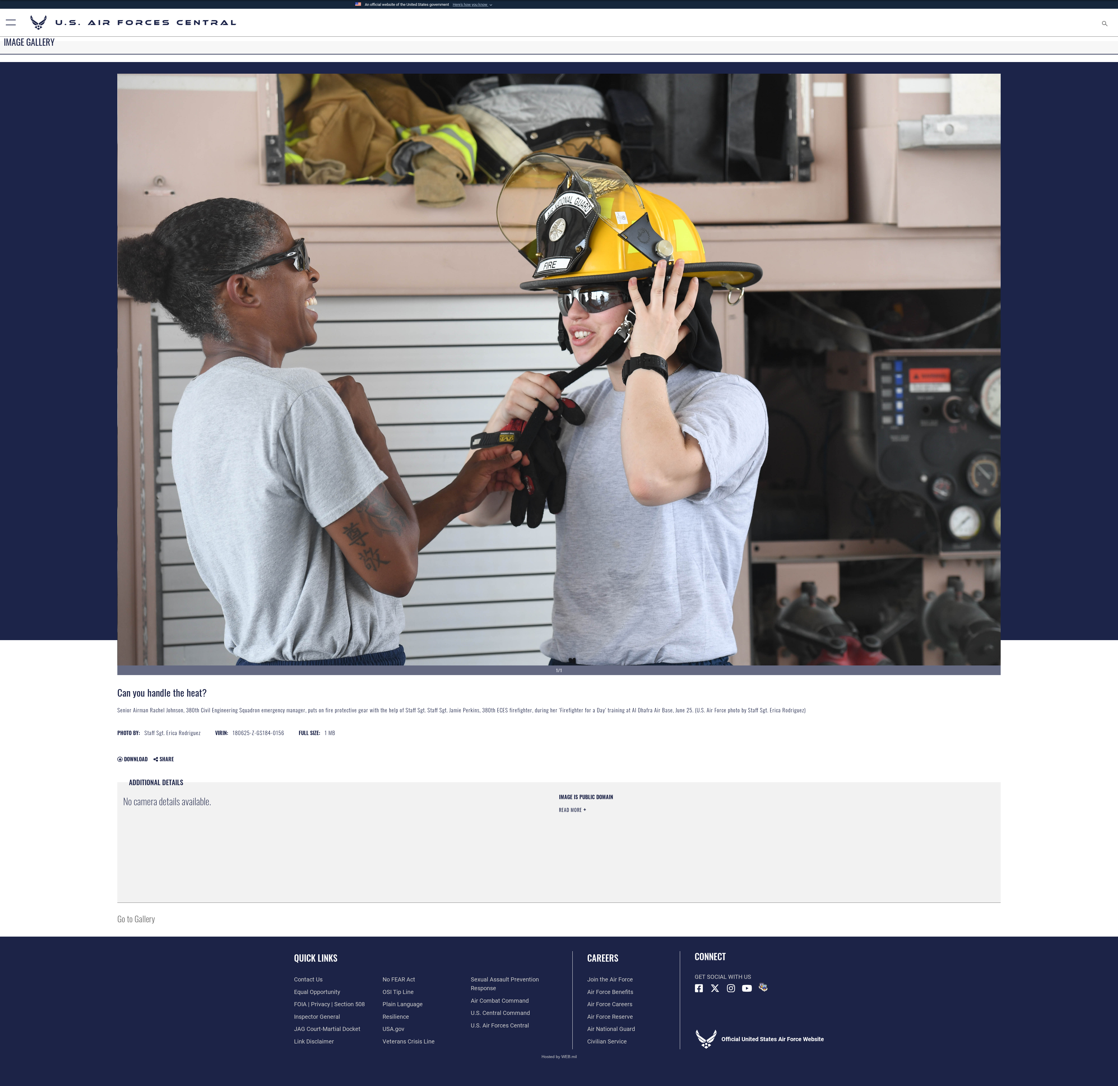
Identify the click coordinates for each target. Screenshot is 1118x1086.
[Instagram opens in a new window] (731, 988)
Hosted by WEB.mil (559, 1056)
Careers (602, 957)
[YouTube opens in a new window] (747, 988)
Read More (571, 809)
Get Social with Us (723, 976)
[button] (473, 5)
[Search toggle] (1104, 23)
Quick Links (315, 957)
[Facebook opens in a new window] (699, 988)
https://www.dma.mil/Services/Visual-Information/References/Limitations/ (744, 831)
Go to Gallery (136, 918)
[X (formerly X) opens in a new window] (715, 988)
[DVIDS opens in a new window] (763, 987)
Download (135, 759)
